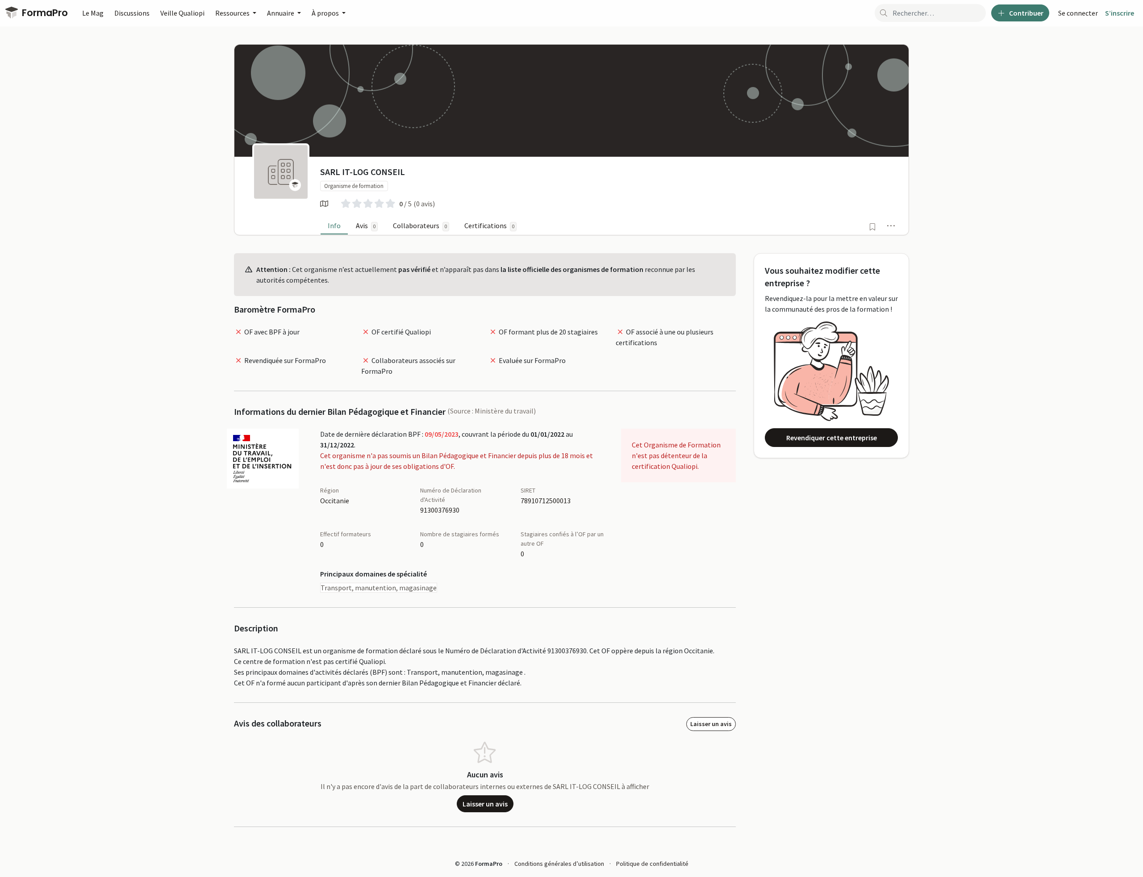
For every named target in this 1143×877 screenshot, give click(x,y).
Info (334, 225)
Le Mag (93, 12)
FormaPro (44, 12)
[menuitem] (1078, 13)
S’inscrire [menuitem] (1119, 12)
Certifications (489, 225)
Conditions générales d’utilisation (559, 864)
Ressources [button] (233, 12)
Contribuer (1025, 12)
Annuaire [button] (281, 12)
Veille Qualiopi (182, 12)
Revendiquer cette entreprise (831, 437)
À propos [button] (326, 12)
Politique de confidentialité (652, 864)
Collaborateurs (420, 225)
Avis (365, 225)
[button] (891, 225)
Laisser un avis (711, 724)
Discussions (132, 12)
